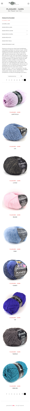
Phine (15, 251)
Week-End (15, 388)
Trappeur (15, 354)
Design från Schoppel (7, 34)
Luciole (15, 182)
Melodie (15, 217)
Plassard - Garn (14, 11)
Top (15, 319)
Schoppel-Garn (6, 23)
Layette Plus (15, 114)
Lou (15, 148)
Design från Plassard (7, 30)
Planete (15, 285)
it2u (14, 405)
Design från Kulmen (7, 27)
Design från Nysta (6, 37)
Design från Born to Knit (8, 44)
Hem (9, 11)
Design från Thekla (7, 40)
